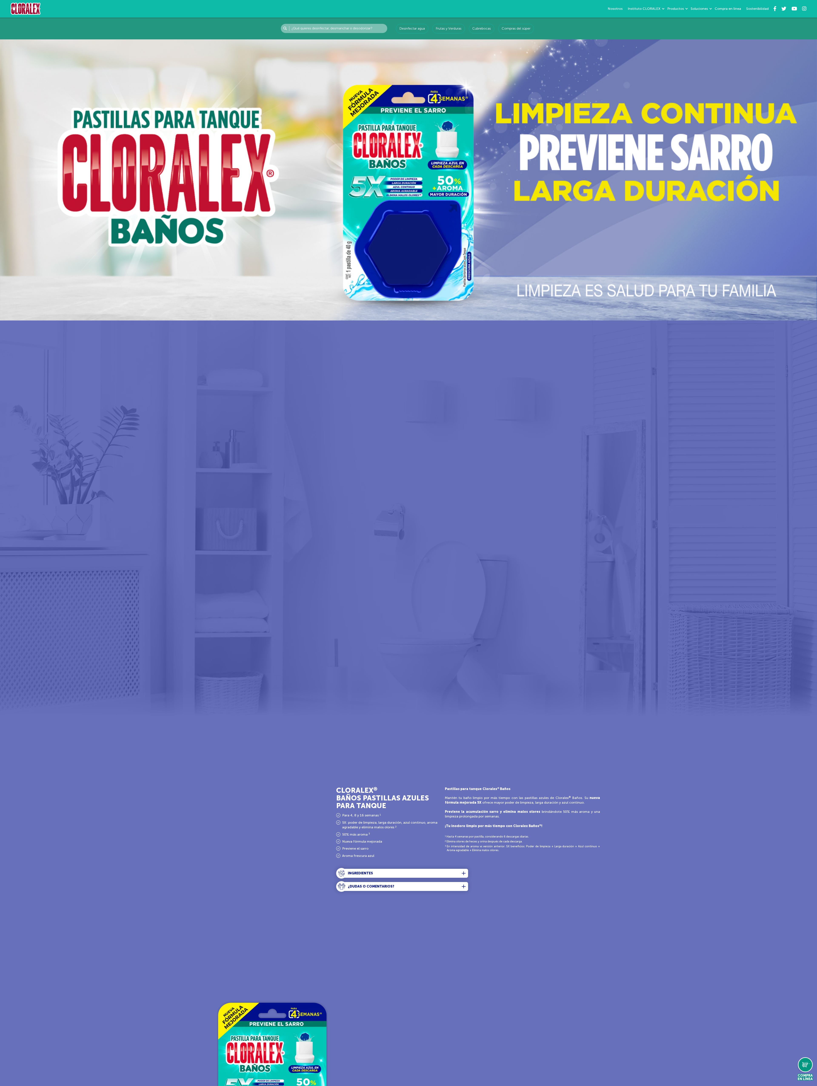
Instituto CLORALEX (644, 9)
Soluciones (699, 9)
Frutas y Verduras (448, 28)
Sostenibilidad (757, 9)
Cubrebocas (481, 28)
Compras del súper (516, 28)
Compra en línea (728, 9)
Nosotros (615, 9)
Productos (675, 9)
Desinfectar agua (412, 28)
